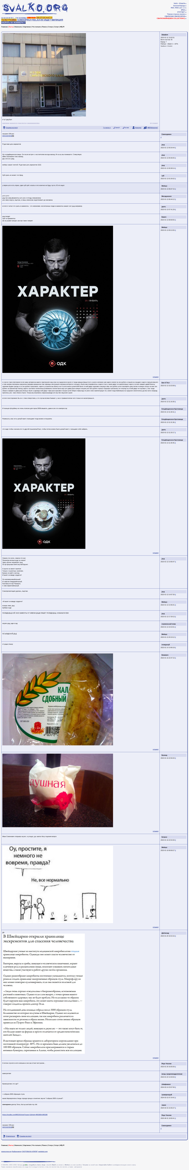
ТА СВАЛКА (31, 18)
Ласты (11, 27)
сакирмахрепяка (33, 123)
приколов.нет (6, 1151)
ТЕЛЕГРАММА (9, 20)
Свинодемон (166, 134)
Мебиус (164, 186)
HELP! (62, 27)
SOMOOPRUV (24, 20)
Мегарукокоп (167, 196)
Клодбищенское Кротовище (172, 409)
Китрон (164, 837)
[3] (7, 18)
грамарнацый (167, 1094)
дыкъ (164, 206)
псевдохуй (166, 644)
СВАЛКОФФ (169, 16)
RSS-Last (178, 8)
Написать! (18, 27)
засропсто (14, 123)
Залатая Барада (179, 5)
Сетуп (56, 27)
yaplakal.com (43, 1151)
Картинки (27, 27)
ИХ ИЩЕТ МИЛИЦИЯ (51, 20)
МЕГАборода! (152, 127)
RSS (172, 8)
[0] (3, 136)
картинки (5, 123)
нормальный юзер (169, 624)
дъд (163, 144)
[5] (12, 18)
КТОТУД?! (181, 12)
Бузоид (164, 755)
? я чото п (107, 127)
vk (151, 123)
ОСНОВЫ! (23, 18)
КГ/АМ (127, 127)
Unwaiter (169, 46)
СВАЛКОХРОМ (179, 16)
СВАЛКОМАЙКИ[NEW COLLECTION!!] (171, 18)
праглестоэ (22, 123)
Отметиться (10, 1136)
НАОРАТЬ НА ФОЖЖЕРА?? (13, 23)
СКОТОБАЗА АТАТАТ (30, 1151)
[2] (5, 18)
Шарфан (165, 34)
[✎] (17, 18)
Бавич (164, 217)
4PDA (183, 10)
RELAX (36, 20)
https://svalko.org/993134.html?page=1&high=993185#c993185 (24, 1114)
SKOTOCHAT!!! (44, 17)
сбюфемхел (166, 1084)
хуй (163, 176)
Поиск (44, 27)
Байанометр (16, 1151)
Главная (4, 27)
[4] (9, 18)
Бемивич (165, 655)
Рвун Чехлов (166, 1063)
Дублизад (165, 933)
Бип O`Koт (166, 383)
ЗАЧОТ (117, 127)
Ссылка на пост (12, 127)
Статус (50, 27)
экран (164, 1105)
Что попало (36, 27)
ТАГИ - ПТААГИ (179, 3)
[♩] (14, 18)
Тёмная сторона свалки (176, 14)
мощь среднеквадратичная (172, 1074)
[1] (2, 18)
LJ (184, 8)
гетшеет (155, 123)
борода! (138, 127)
